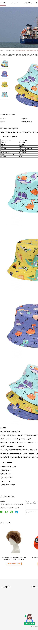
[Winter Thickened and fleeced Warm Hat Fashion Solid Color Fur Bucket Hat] (14, 541)
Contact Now (15, 564)
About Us (14, 3)
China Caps (34, 626)
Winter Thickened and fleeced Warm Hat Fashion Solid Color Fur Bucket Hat (14, 558)
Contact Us (27, 3)
